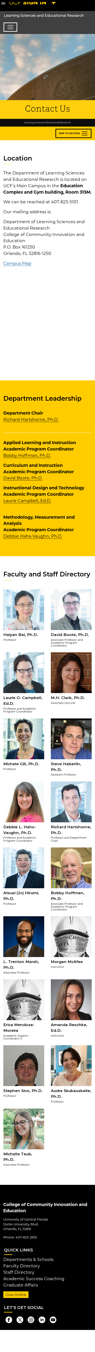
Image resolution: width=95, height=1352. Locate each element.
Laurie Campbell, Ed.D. (27, 500)
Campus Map (17, 263)
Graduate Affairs (20, 1285)
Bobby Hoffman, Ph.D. (27, 455)
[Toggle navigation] (10, 27)
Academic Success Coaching (33, 1278)
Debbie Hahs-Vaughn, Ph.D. (32, 536)
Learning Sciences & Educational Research (47, 122)
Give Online (16, 1294)
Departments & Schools (28, 1259)
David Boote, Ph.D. (23, 478)
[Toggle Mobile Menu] (90, 5)
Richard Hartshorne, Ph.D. (31, 419)
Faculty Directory (21, 1265)
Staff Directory (18, 1272)
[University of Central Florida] (33, 5)
